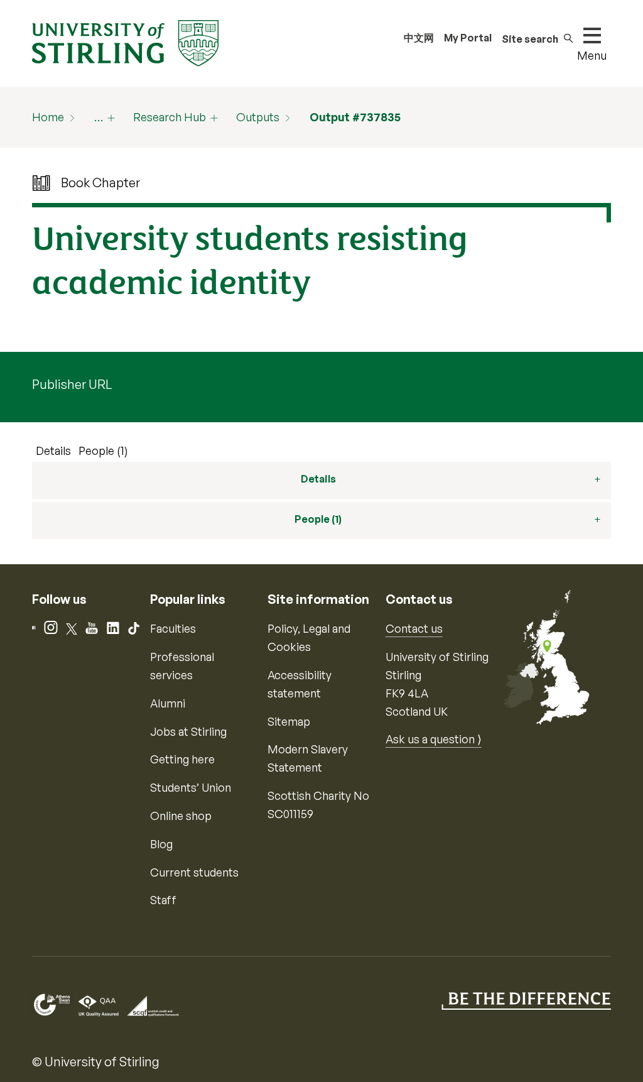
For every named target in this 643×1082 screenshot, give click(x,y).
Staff (163, 900)
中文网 (419, 37)
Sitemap (288, 721)
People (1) (103, 450)
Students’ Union (190, 787)
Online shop (181, 815)
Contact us (414, 628)
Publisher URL (72, 384)
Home (48, 117)
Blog (161, 844)
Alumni (167, 703)
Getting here (182, 759)
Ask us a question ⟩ (434, 739)
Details (53, 450)
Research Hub (169, 117)
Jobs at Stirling (188, 731)
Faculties (173, 628)
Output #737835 (355, 117)
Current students (194, 872)
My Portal (468, 37)
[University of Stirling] (125, 42)
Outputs (257, 117)
